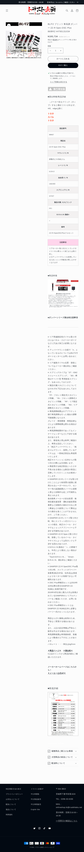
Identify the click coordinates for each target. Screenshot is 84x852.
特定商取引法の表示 (13, 789)
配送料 (55, 40)
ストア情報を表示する (58, 82)
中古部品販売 (36, 799)
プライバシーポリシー (14, 794)
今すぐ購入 (63, 65)
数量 (49, 46)
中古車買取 (35, 794)
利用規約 (9, 814)
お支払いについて (12, 799)
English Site (35, 809)
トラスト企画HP (37, 789)
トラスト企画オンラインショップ (44, 847)
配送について (11, 804)
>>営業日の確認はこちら (67, 821)
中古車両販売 (36, 804)
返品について (11, 809)
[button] (6, 10)
